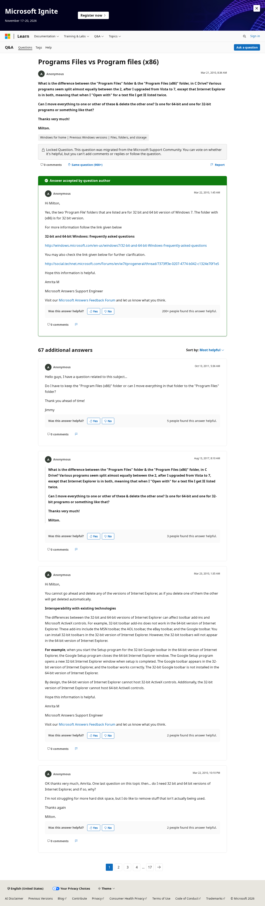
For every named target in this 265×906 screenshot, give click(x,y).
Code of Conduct (186, 898)
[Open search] (244, 36)
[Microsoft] (7, 36)
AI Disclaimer (14, 898)
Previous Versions (40, 898)
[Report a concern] (76, 324)
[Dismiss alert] (256, 8)
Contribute (79, 898)
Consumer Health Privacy (127, 898)
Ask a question (247, 47)
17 (150, 867)
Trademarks (214, 898)
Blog (61, 898)
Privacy (97, 898)
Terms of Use (161, 898)
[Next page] (159, 867)
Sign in (255, 36)
